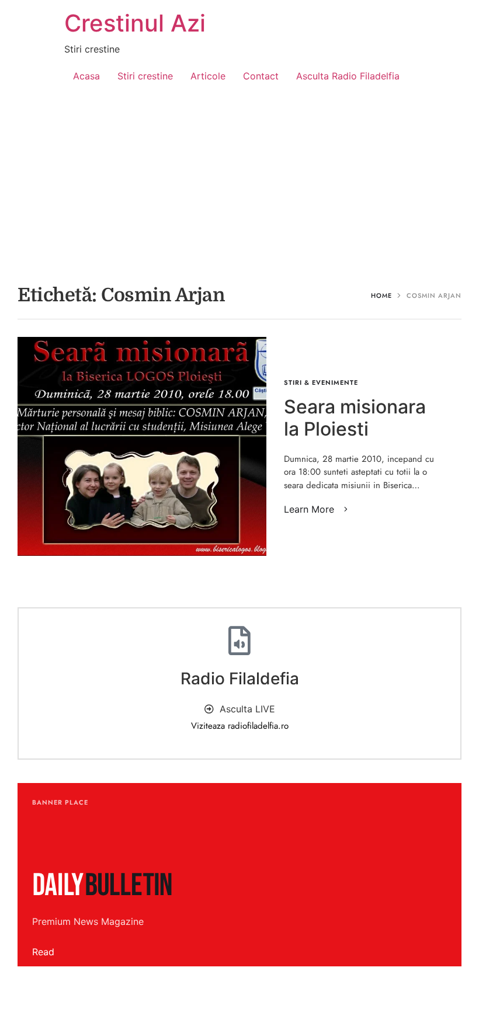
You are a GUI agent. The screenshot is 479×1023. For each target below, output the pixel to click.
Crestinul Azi (135, 23)
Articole (207, 76)
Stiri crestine (145, 76)
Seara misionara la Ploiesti (355, 417)
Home (381, 295)
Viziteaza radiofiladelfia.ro (240, 725)
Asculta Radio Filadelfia (348, 76)
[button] (318, 509)
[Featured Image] (142, 446)
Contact (261, 76)
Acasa (86, 76)
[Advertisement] (239, 184)
